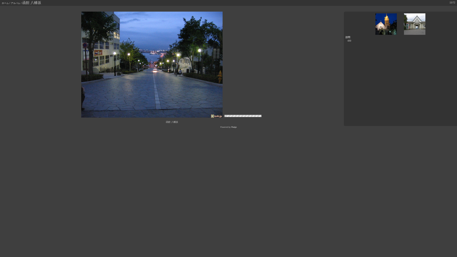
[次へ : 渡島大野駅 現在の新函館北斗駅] (414, 24)
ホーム (5, 3)
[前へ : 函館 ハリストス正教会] (386, 24)
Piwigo (234, 127)
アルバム (15, 3)
